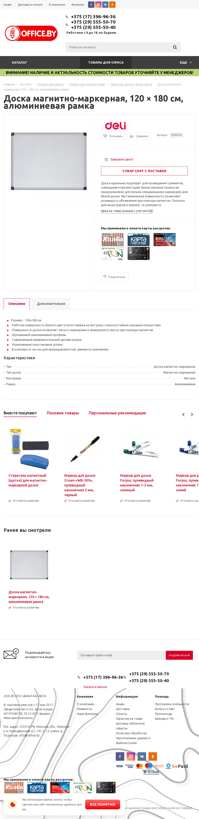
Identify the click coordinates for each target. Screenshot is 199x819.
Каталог (19, 62)
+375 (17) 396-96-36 (93, 16)
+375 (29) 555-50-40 (93, 27)
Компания (85, 696)
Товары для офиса (106, 62)
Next (191, 414)
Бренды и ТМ (164, 718)
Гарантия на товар (129, 718)
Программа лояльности (172, 704)
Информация (127, 696)
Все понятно (102, 804)
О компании (85, 704)
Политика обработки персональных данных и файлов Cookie (133, 738)
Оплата (121, 713)
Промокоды (163, 713)
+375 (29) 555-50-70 (93, 22)
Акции (120, 704)
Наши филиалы (87, 713)
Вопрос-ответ (165, 708)
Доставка (123, 708)
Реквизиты (84, 708)
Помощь (162, 696)
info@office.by (29, 735)
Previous (183, 414)
